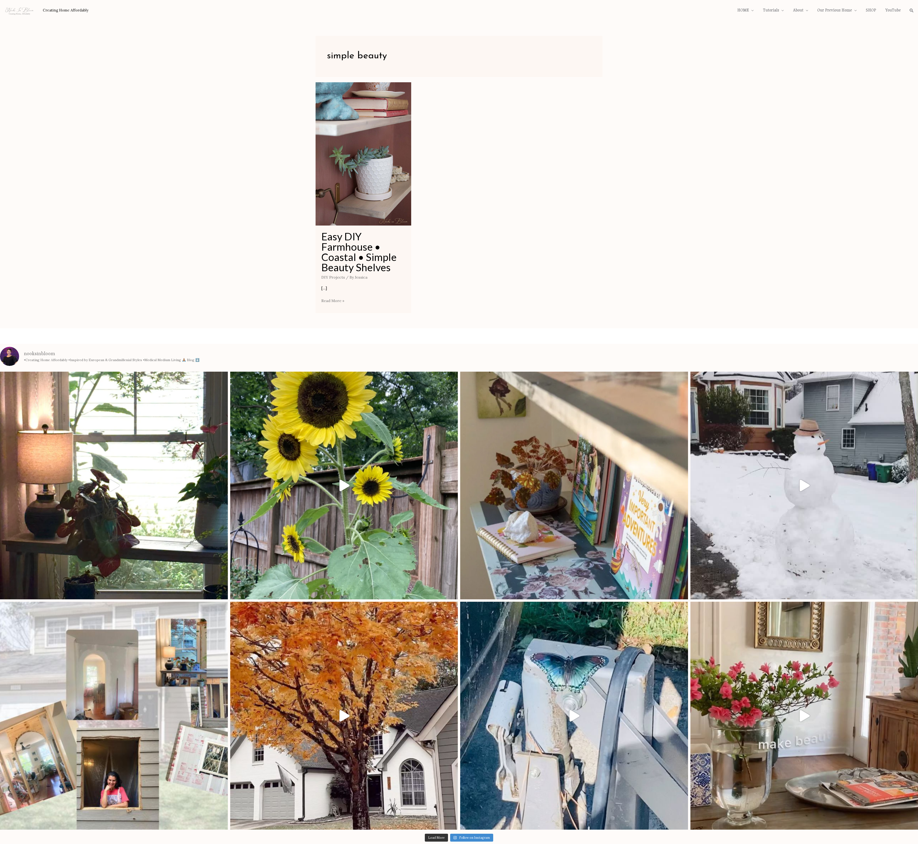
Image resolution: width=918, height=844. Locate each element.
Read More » (332, 149)
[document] (459, 768)
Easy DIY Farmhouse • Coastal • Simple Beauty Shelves (359, 100)
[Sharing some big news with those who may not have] (114, 564)
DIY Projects (333, 125)
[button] (459, 695)
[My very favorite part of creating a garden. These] (344, 334)
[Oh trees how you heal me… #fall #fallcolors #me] (344, 564)
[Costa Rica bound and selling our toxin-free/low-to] (114, 334)
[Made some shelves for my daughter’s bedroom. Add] (574, 334)
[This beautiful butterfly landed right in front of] (574, 564)
